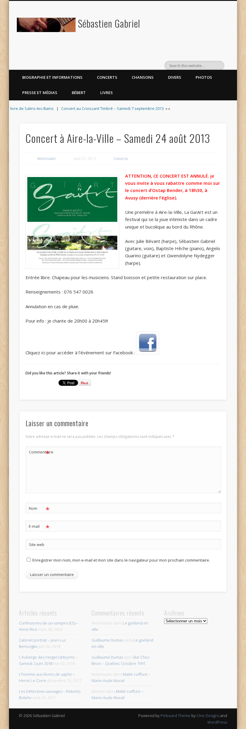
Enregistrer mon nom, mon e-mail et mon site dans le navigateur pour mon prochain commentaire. (121, 560)
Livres (106, 92)
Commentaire (39, 452)
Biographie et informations (52, 77)
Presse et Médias (39, 92)
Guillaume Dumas (107, 640)
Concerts (107, 77)
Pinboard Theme (175, 715)
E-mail (39, 527)
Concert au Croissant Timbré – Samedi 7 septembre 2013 (112, 108)
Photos (204, 77)
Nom (39, 509)
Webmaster (46, 158)
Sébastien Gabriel (109, 23)
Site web (36, 544)
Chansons (143, 77)
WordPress (217, 722)
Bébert (79, 92)
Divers (174, 77)
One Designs (207, 715)
